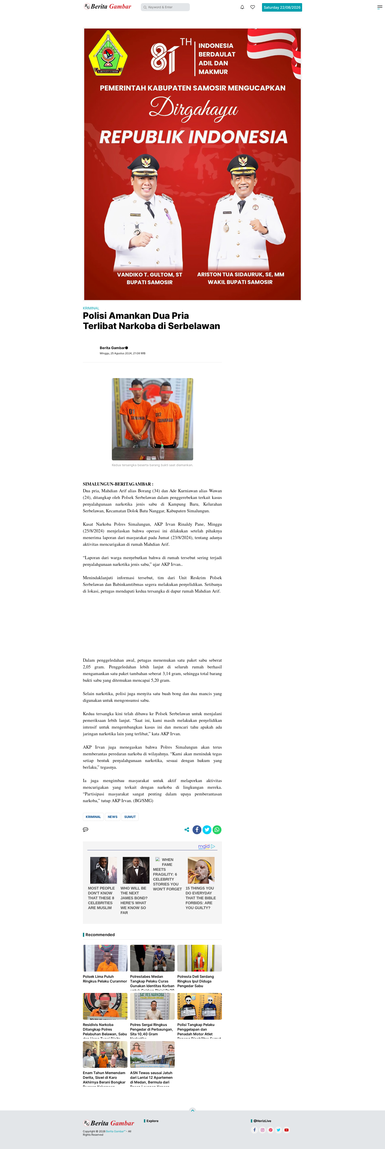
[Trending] (253, 7)
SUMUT (130, 817)
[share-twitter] (207, 829)
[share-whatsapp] (217, 829)
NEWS (112, 817)
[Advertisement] (152, 625)
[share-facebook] (196, 829)
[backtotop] (192, 1111)
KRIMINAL (91, 308)
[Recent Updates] (242, 7)
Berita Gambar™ (115, 1131)
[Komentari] (85, 829)
